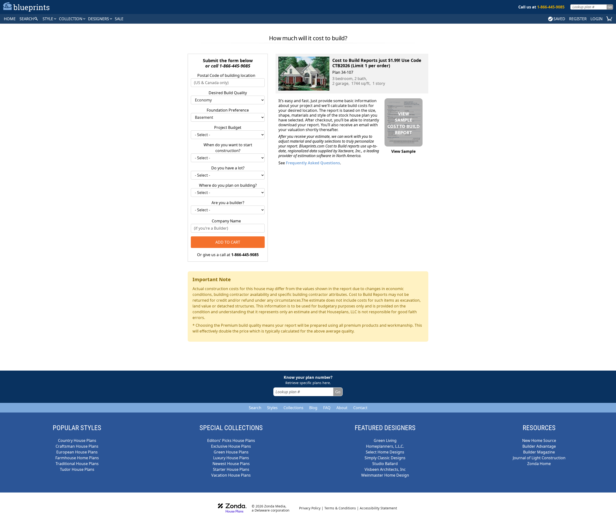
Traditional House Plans (77, 463)
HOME (10, 18)
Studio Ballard (385, 463)
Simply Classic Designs (385, 457)
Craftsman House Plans (77, 446)
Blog (313, 407)
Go (610, 7)
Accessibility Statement (378, 508)
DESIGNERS (99, 18)
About (341, 407)
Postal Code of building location (226, 75)
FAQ (327, 407)
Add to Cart (227, 242)
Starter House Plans (231, 469)
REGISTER (578, 18)
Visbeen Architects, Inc (385, 469)
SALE (119, 18)
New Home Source (539, 440)
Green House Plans (231, 452)
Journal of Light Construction (539, 457)
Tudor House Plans (77, 469)
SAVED (559, 18)
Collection (71, 18)
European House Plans (77, 452)
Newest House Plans (231, 463)
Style (48, 18)
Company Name (226, 221)
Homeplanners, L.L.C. (385, 446)
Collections (293, 407)
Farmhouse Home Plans (77, 457)
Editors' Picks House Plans (231, 440)
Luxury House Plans (231, 457)
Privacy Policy (310, 508)
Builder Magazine (539, 452)
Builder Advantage (539, 446)
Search (255, 407)
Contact (360, 407)
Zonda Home (539, 463)
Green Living (385, 440)
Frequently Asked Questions (313, 163)
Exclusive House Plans (231, 446)
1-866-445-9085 (234, 66)
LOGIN (596, 18)
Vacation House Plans (231, 475)
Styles (272, 407)
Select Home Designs (385, 452)
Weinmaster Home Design (385, 475)
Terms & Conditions (340, 508)
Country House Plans (77, 440)
